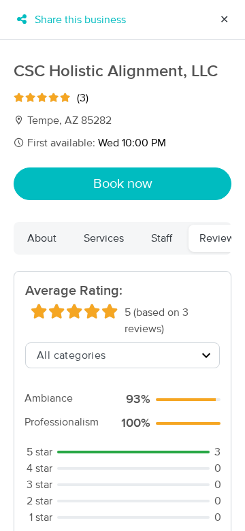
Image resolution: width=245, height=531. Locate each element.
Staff (161, 238)
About (41, 238)
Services (104, 238)
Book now (122, 184)
